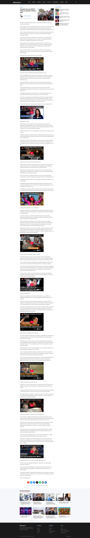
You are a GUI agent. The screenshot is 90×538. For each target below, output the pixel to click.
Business (38, 529)
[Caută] (76, 2)
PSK (69, 536)
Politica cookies (63, 532)
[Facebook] (34, 482)
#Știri (46, 485)
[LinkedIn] (46, 482)
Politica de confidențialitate (65, 531)
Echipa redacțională (52, 531)
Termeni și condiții (63, 529)
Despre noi (50, 528)
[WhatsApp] (40, 482)
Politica (38, 532)
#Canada (28, 485)
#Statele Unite (33, 485)
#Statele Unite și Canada (40, 485)
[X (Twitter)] (37, 482)
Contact (50, 529)
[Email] (43, 482)
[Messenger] (31, 482)
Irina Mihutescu (28, 15)
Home (62, 528)
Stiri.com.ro (23, 525)
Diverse (23, 4)
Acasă (20, 4)
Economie (38, 531)
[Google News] (28, 482)
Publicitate (50, 532)
